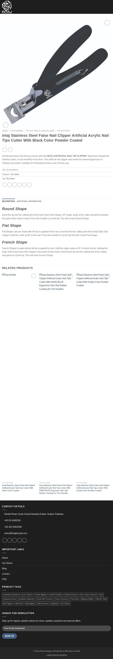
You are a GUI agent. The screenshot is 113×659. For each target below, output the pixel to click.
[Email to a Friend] (19, 184)
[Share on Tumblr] (29, 184)
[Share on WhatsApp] (4, 184)
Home (5, 131)
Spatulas (54, 604)
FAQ (4, 579)
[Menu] (109, 6)
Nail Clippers (8, 604)
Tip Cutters (63, 131)
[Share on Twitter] (14, 184)
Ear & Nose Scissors (88, 595)
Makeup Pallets (87, 599)
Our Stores (7, 563)
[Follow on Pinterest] (24, 540)
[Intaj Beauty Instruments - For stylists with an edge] (7, 6)
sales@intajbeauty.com (15, 533)
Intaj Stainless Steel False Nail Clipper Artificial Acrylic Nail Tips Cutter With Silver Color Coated (18, 487)
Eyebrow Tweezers (26, 599)
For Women (17, 131)
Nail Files (19, 604)
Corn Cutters (27, 595)
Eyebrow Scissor (9, 599)
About (5, 558)
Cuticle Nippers (41, 595)
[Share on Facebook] (9, 184)
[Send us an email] (19, 540)
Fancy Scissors (61, 599)
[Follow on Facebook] (4, 540)
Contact (6, 574)
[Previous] (2, 386)
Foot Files (75, 599)
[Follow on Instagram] (9, 540)
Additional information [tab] (29, 201)
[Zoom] (5, 125)
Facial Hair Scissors (45, 599)
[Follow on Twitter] (14, 540)
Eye (101, 595)
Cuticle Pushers (55, 595)
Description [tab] (8, 201)
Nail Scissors (43, 604)
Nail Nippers (30, 604)
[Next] (111, 386)
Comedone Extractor (11, 595)
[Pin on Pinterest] (24, 184)
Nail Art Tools (101, 599)
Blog (4, 568)
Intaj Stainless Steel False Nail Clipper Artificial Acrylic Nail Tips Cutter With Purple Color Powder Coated (93, 487)
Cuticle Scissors (71, 595)
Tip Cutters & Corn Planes (40, 131)
